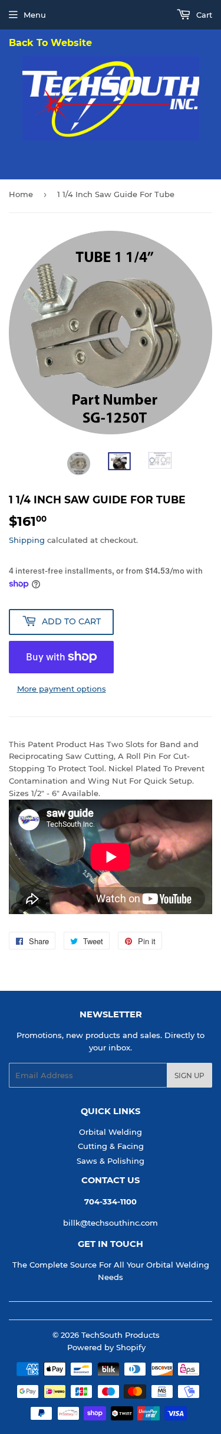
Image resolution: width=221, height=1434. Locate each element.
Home (21, 194)
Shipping (27, 540)
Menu (35, 14)
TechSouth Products (120, 1335)
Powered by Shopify (106, 1347)
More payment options (61, 688)
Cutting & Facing (111, 1146)
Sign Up (189, 1075)
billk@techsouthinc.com (110, 1222)
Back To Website (50, 43)
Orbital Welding (110, 1132)
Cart (203, 14)
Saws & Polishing (110, 1160)
